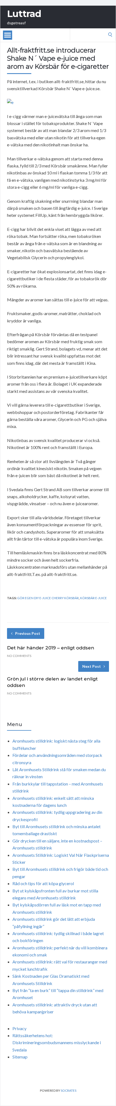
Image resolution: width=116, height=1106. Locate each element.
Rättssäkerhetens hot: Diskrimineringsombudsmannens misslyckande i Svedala (56, 1042)
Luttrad (24, 13)
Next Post (91, 666)
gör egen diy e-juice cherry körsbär (48, 598)
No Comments (19, 656)
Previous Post (27, 633)
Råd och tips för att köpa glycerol (43, 883)
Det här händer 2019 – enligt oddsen (50, 647)
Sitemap (20, 1056)
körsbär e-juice (93, 598)
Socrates (68, 1090)
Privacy (19, 1028)
